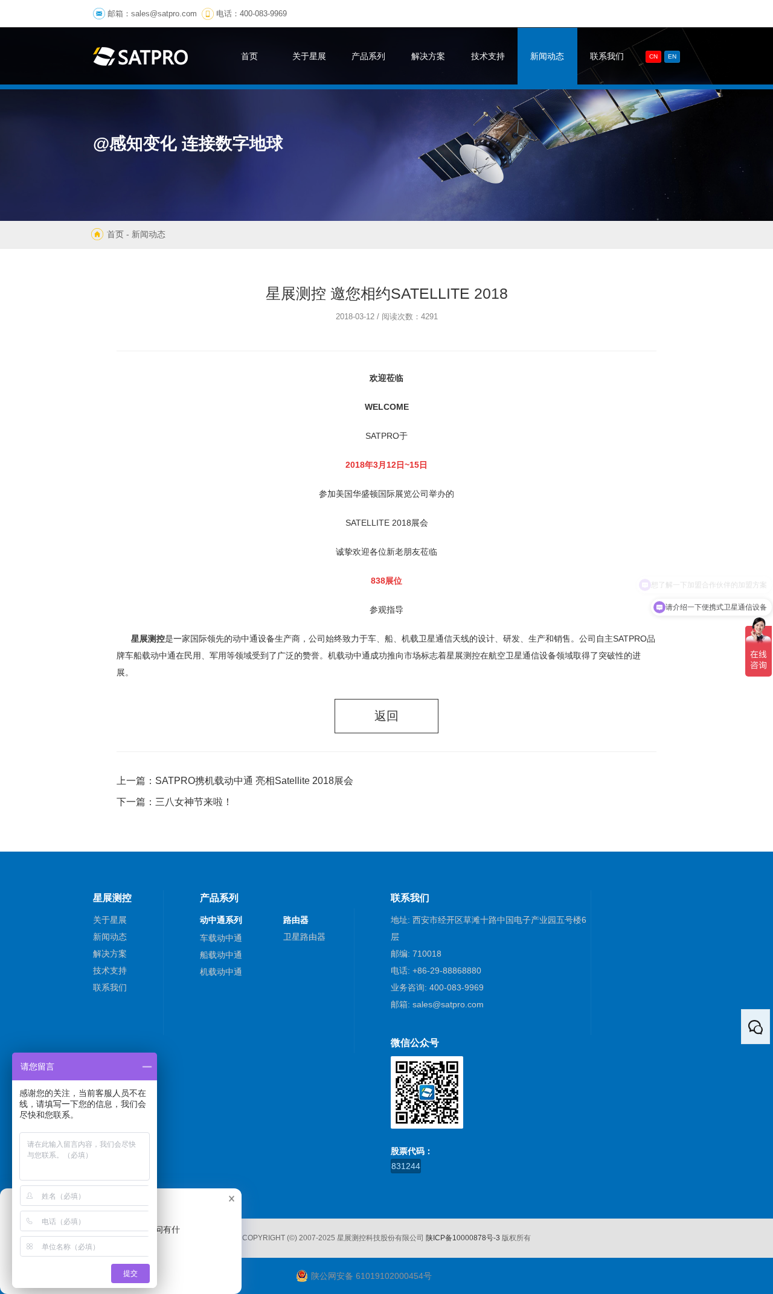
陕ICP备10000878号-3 (463, 1238)
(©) (292, 1238)
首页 (115, 234)
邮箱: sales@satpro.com (437, 1004)
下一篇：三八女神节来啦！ (175, 802)
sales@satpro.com (164, 13)
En (672, 56)
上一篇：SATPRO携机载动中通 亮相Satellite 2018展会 (235, 781)
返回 (386, 715)
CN (653, 56)
